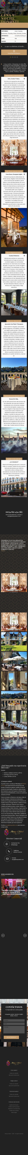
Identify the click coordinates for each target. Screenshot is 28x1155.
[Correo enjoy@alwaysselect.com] (14, 861)
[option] (14, 52)
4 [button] (17, 57)
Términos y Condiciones (14, 1108)
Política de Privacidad (14, 1107)
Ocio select (14, 1070)
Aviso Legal (14, 1112)
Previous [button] (3, 152)
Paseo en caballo (14, 1073)
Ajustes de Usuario (14, 1105)
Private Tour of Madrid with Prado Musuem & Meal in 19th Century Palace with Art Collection (14, 891)
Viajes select (14, 1081)
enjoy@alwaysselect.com (12, 825)
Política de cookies (14, 1110)
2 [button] (12, 57)
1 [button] (10, 57)
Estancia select (14, 1091)
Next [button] (24, 152)
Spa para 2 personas (14, 1075)
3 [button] (15, 57)
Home (3, 10)
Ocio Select (10, 10)
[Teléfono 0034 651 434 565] (14, 854)
